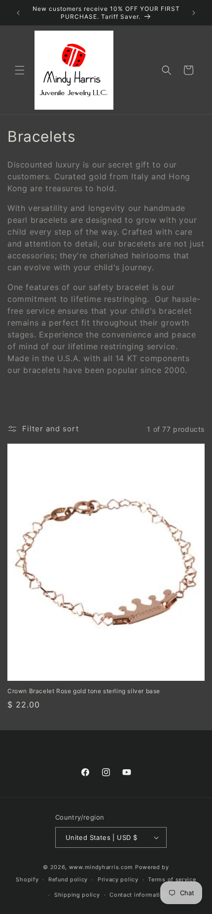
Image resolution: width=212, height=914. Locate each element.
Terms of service (172, 879)
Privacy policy (118, 879)
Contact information (138, 894)
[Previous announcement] (18, 13)
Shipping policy (77, 894)
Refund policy (68, 879)
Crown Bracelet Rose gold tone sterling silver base (83, 691)
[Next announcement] (194, 13)
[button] (20, 70)
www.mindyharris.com (101, 867)
